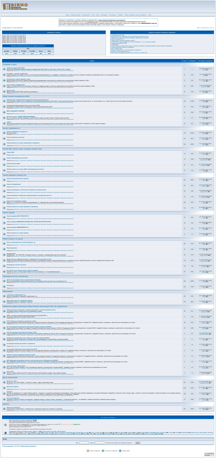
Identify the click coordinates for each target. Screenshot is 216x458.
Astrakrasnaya (195, 432)
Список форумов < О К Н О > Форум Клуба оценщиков (19, 446)
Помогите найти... (12, 381)
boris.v (204, 180)
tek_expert (38, 432)
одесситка (57, 433)
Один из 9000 (204, 159)
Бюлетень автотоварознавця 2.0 (120, 51)
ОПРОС (9, 122)
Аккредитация (11, 253)
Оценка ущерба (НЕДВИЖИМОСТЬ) (17, 227)
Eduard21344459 (204, 334)
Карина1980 (44, 433)
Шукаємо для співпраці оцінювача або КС (123, 40)
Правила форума (75, 14)
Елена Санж (12, 433)
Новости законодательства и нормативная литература (23, 279)
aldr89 (20, 433)
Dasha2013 (62, 432)
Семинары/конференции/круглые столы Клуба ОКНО (23, 105)
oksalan (36, 433)
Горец (204, 339)
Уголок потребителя (13, 398)
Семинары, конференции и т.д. (16, 294)
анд (52, 431)
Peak (204, 229)
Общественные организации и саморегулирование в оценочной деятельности (31, 310)
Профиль (120, 14)
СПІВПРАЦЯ (114, 44)
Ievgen (204, 328)
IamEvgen (99, 432)
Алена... (25, 433)
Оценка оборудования (14, 184)
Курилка (6, 404)
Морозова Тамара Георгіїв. (24, 431)
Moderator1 (24, 70)
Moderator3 (30, 70)
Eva (137, 432)
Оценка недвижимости (11, 128)
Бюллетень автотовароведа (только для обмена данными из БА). (130, 36)
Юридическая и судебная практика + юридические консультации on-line (29, 259)
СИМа (204, 208)
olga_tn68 (56, 431)
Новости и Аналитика (13, 407)
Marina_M (204, 186)
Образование (8, 291)
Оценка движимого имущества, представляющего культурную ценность (29, 195)
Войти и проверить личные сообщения (135, 14)
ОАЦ (31, 433)
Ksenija (46, 432)
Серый (204, 139)
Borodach (62, 431)
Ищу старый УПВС (116, 48)
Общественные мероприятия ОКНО (16, 96)
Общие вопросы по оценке (13, 239)
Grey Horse (204, 373)
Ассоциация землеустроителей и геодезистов (21, 343)
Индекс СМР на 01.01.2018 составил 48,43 (14, 35)
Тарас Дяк (99, 433)
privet (204, 218)
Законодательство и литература (15, 276)
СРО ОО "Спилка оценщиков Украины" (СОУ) (21, 354)
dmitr (87, 432)
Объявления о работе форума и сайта (18, 79)
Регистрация (112, 14)
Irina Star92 (204, 197)
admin (204, 69)
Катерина (78, 433)
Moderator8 (37, 70)
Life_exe (147, 433)
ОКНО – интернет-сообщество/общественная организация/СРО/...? (27, 315)
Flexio (204, 302)
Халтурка (9, 391)
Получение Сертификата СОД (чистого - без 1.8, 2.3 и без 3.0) (129, 52)
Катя (85, 433)
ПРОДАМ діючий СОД (117, 35)
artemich (130, 432)
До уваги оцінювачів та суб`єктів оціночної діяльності (126, 50)
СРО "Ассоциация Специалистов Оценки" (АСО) (22, 332)
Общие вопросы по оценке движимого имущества (22, 206)
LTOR (204, 113)
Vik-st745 (210, 432)
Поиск (97, 14)
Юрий (159, 433)
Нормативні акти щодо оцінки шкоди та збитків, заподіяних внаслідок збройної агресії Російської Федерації (141, 46)
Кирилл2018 (204, 261)
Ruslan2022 (184, 432)
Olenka (204, 124)
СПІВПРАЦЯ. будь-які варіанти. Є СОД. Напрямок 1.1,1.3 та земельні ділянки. (133, 42)
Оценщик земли (204, 383)
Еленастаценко (46, 431)
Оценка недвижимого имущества (17, 131)
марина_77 (36, 431)
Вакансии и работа (12, 386)
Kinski (157, 432)
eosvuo (37, 422)
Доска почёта (11, 90)
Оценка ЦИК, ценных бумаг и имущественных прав (22, 149)
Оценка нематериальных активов (17, 158)
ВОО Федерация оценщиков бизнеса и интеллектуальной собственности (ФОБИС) (32, 360)
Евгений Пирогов (80, 432)
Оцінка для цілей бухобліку (119, 43)
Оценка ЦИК (10, 152)
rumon (204, 362)
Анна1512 (204, 356)
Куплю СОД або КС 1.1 (117, 39)
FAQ (93, 14)
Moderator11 (70, 70)
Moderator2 (50, 70)
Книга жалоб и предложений (16, 84)
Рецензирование (12, 248)
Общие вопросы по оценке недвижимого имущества (23, 143)
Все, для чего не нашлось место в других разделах (22, 270)
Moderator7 (17, 70)
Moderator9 (63, 70)
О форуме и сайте (10, 64)
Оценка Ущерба (9, 212)
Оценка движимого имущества (14, 175)
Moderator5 (43, 70)
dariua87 (51, 432)
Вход (149, 14)
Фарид (204, 368)
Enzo (140, 433)
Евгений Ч (163, 432)
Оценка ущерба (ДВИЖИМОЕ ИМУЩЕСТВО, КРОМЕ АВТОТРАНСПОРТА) (29, 221)
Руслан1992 (108, 433)
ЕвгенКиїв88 (151, 432)
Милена (63, 433)
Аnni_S (94, 432)
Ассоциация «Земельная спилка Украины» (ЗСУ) (22, 349)
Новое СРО (10, 371)
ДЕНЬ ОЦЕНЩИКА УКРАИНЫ (15, 111)
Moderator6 (57, 70)
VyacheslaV (69, 433)
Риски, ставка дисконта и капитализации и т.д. (21, 242)
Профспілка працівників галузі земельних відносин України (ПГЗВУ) (28, 338)
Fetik (204, 92)
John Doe (204, 266)
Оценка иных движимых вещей (16, 201)
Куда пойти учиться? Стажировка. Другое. (20, 300)
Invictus (204, 400)
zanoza (204, 107)
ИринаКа (204, 323)
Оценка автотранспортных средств (18, 178)
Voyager (143, 432)
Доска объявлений (10, 377)
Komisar (107, 432)
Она (204, 171)
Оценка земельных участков (15, 137)
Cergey (171, 432)
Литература (10, 285)
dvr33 (204, 101)
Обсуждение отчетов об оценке (16, 264)
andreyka (125, 433)
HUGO (204, 118)
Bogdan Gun (204, 191)
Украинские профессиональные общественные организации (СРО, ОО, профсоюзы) (35, 306)
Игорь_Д (204, 394)
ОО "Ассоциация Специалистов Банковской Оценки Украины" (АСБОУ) (29, 326)
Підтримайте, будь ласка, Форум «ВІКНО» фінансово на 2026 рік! (130, 37)
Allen (49, 433)
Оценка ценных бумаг (13, 163)
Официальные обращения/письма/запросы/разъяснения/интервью (28, 99)
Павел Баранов (70, 432)
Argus (204, 203)
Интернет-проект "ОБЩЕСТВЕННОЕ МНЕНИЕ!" (21, 116)
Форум (67, 14)
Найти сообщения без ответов (205, 27)
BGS (113, 432)
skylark (30, 432)
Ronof (204, 345)
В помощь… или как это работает (17, 73)
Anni (177, 432)
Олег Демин (121, 432)
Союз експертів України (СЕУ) (16, 366)
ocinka (204, 133)
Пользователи (86, 14)
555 (204, 75)
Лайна (204, 409)
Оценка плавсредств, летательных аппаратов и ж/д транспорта (26, 189)
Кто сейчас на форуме (108, 417)
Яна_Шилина (203, 432)
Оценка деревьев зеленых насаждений (122, 47)
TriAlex (91, 433)
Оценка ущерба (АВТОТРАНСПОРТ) (18, 216)
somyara (117, 433)
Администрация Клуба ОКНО (16, 68)
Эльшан (152, 433)
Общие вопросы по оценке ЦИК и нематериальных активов (25, 169)
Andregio (133, 433)
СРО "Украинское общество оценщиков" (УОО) (21, 321)
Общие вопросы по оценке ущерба (17, 233)
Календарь (104, 14)
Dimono (57, 432)
